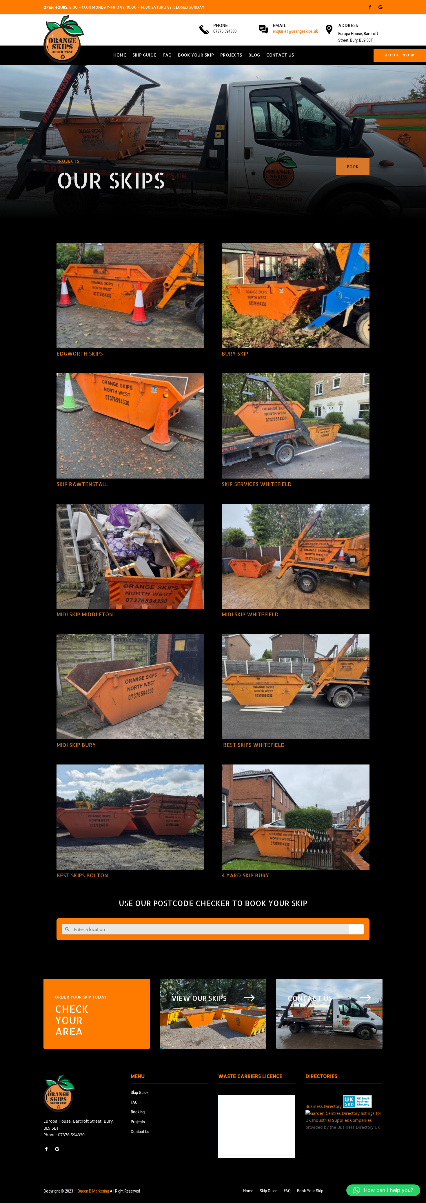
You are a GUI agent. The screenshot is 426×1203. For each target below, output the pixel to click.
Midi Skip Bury (76, 744)
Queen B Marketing (93, 1191)
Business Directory (323, 1106)
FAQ (167, 55)
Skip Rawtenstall (82, 484)
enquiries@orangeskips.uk (295, 31)
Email (279, 25)
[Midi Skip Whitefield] (295, 556)
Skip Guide (144, 55)
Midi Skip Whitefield (250, 614)
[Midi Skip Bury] (130, 686)
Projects (231, 55)
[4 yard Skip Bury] (295, 816)
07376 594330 (71, 1134)
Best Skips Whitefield (253, 744)
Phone (220, 25)
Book (352, 166)
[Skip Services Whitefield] (295, 425)
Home (119, 55)
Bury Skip (235, 353)
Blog (254, 55)
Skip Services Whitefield (257, 484)
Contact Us (280, 55)
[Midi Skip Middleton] (130, 556)
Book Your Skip (196, 55)
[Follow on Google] (380, 7)
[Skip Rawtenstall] (130, 425)
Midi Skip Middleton (85, 614)
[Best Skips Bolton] (130, 816)
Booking (138, 1112)
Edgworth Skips (80, 353)
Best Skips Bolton (82, 875)
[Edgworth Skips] (130, 295)
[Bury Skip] (295, 295)
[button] (383, 1190)
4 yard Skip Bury (245, 875)
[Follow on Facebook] (370, 7)
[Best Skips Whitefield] (295, 686)
